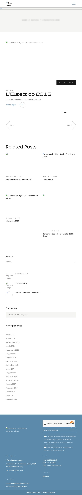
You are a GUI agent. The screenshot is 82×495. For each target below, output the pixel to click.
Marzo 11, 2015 (50, 176)
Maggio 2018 (11, 373)
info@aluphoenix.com (14, 460)
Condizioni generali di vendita (17, 483)
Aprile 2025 (10, 338)
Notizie (35, 20)
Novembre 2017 (12, 380)
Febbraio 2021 (11, 361)
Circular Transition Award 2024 (28, 293)
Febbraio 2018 (11, 376)
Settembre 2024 (13, 342)
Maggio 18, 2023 (51, 231)
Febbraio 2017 (11, 388)
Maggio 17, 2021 (14, 176)
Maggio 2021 (11, 357)
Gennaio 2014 (11, 399)
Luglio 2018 (10, 369)
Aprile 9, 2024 (13, 218)
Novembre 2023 (12, 350)
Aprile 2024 (10, 346)
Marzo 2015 (10, 395)
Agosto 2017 (11, 384)
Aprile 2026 (10, 335)
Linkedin (46, 476)
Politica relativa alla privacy (16, 486)
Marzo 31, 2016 (66, 82)
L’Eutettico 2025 (21, 283)
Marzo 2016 (10, 392)
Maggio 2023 (11, 354)
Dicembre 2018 (12, 365)
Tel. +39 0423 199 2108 (14, 470)
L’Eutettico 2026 (21, 274)
